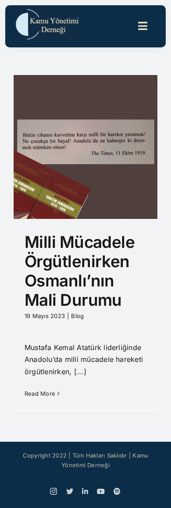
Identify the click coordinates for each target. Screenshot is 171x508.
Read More (40, 393)
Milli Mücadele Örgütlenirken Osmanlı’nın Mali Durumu (80, 271)
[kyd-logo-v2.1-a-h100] (47, 12)
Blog (77, 315)
